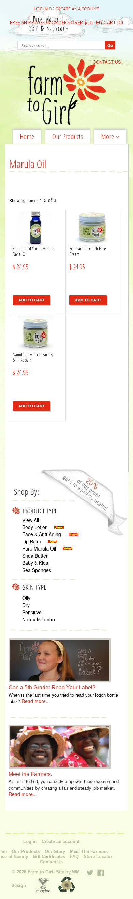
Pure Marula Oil (39, 548)
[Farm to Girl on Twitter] (90, 873)
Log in (41, 8)
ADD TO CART (31, 300)
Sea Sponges (36, 570)
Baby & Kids (35, 562)
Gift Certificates (49, 856)
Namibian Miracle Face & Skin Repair (33, 357)
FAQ (74, 856)
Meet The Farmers (89, 851)
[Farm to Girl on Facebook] (100, 873)
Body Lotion (35, 527)
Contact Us (51, 861)
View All (30, 519)
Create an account (77, 8)
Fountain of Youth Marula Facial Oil (33, 251)
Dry (26, 605)
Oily (26, 597)
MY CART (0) (109, 22)
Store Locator (98, 856)
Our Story (55, 851)
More (108, 137)
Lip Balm (31, 541)
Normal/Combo (38, 619)
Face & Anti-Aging (41, 534)
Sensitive (32, 612)
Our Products (67, 136)
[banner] (66, 92)
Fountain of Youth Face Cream (87, 251)
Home (27, 136)
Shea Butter (35, 555)
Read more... (35, 701)
